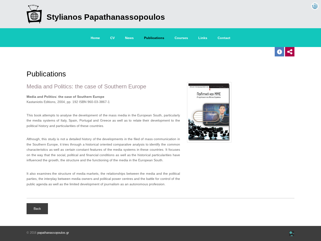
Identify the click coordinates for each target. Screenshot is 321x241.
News (129, 38)
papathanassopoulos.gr (53, 232)
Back (37, 208)
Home (95, 38)
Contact (224, 38)
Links (202, 38)
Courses (181, 38)
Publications (154, 38)
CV (112, 38)
